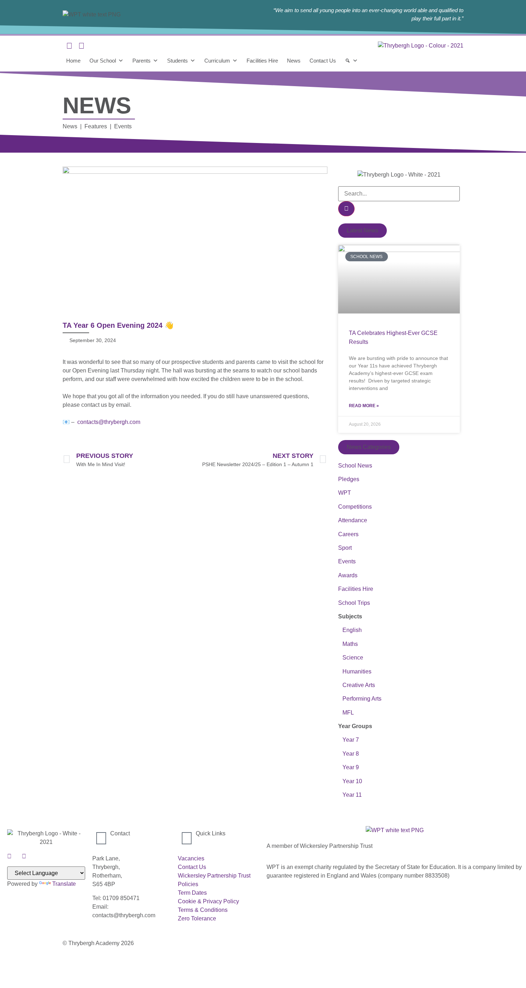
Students (177, 61)
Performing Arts (359, 699)
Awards (347, 575)
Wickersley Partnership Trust (214, 876)
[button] (362, 230)
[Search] (351, 61)
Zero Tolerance (197, 918)
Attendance (352, 520)
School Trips (354, 603)
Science (352, 657)
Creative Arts (356, 685)
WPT (344, 493)
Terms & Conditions (203, 910)
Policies (188, 884)
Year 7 (350, 740)
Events (347, 561)
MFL (348, 713)
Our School (102, 61)
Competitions (355, 507)
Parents (141, 61)
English (352, 630)
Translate (64, 884)
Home (73, 61)
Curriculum (217, 61)
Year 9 (350, 767)
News (294, 61)
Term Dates (192, 893)
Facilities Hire (262, 61)
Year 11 (351, 795)
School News (355, 466)
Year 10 (352, 781)
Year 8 (350, 754)
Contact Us (323, 61)
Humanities (356, 671)
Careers (348, 534)
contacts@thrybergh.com (108, 422)
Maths (350, 644)
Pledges (348, 479)
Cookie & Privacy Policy (208, 901)
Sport (345, 548)
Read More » (364, 405)
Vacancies (191, 858)
